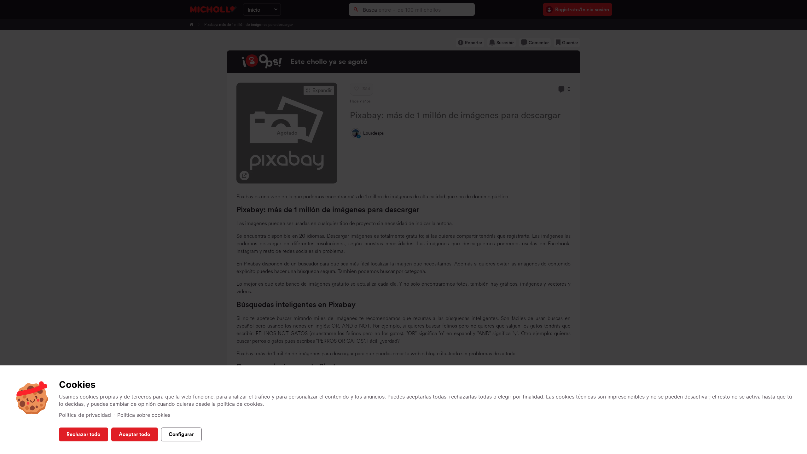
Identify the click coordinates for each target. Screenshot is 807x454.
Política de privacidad (85, 415)
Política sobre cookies (143, 415)
